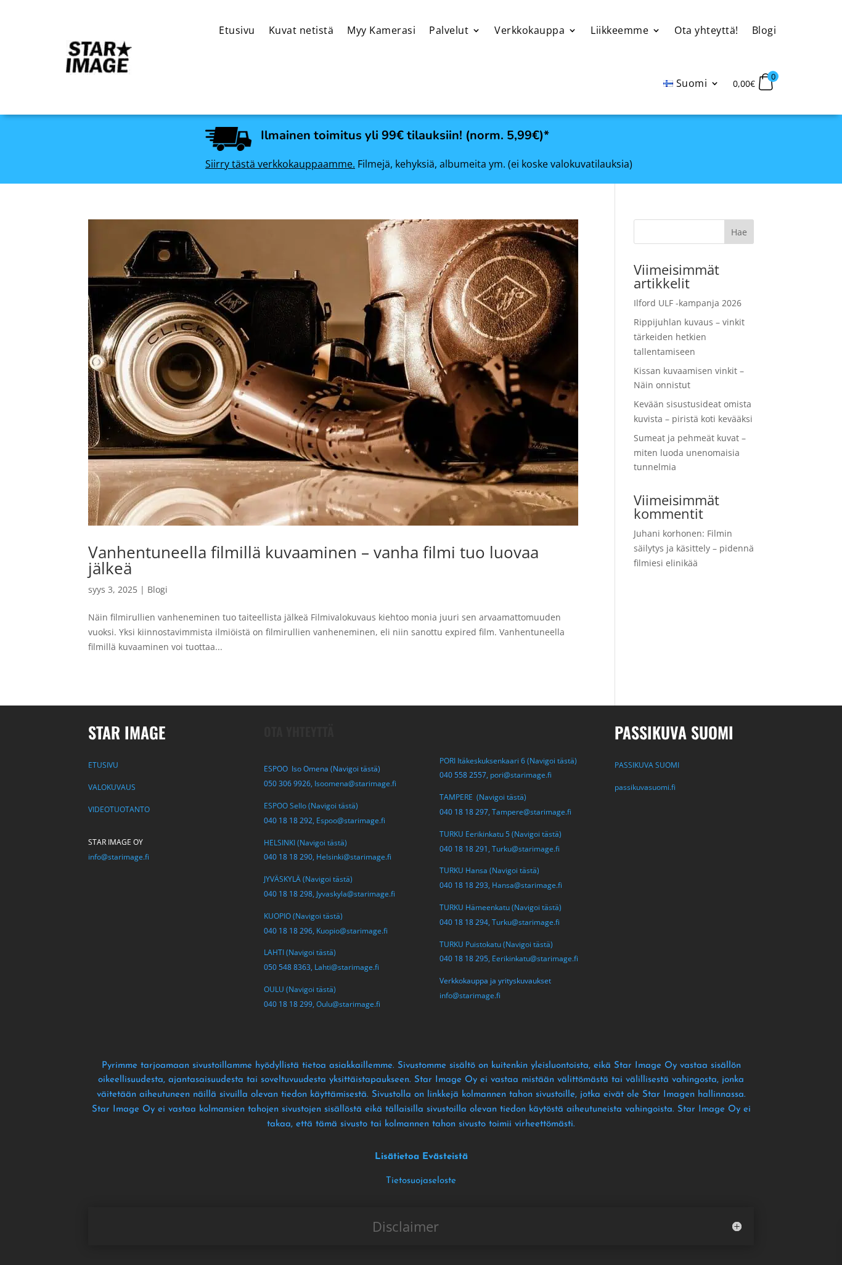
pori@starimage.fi (521, 775)
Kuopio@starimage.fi (352, 930)
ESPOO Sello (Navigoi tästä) (311, 805)
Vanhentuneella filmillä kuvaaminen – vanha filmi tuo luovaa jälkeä (313, 560)
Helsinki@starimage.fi (353, 857)
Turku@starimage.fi (526, 849)
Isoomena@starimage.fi (355, 783)
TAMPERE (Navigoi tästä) (482, 797)
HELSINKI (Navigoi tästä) (305, 842)
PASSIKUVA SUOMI (648, 765)
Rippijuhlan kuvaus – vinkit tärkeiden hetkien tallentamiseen (689, 336)
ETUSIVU (103, 765)
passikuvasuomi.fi (645, 787)
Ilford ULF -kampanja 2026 (688, 303)
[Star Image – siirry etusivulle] (99, 57)
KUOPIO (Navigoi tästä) (303, 916)
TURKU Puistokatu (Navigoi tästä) (496, 944)
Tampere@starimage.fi (531, 812)
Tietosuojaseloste (421, 1181)
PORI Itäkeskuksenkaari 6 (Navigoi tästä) (508, 760)
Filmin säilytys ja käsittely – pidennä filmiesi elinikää (694, 548)
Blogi (157, 589)
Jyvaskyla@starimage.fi (355, 894)
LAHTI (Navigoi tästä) (300, 952)
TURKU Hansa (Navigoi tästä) (489, 870)
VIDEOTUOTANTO (119, 809)
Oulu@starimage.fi (348, 1004)
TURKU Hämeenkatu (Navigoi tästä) (500, 907)
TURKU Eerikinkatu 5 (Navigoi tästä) (500, 834)
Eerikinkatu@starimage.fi (535, 958)
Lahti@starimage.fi (346, 967)
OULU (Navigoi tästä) (300, 989)
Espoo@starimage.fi (350, 820)
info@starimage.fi (118, 857)
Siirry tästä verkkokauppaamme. (280, 164)
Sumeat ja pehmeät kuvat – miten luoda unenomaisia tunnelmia (690, 452)
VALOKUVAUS (112, 787)
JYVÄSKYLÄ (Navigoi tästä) (308, 879)
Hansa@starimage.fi (527, 885)
